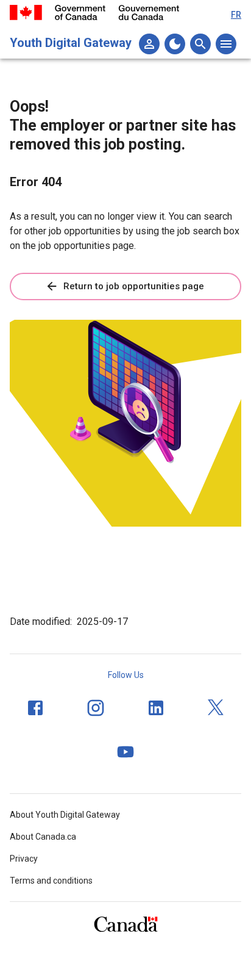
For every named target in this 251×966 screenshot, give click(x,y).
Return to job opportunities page (133, 286)
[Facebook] (35, 708)
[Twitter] (216, 708)
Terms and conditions (51, 880)
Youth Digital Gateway (71, 42)
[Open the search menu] (200, 44)
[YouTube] (125, 752)
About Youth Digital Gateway (65, 815)
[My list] (149, 44)
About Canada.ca (43, 837)
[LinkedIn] (156, 708)
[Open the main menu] (226, 44)
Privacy (24, 858)
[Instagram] (96, 708)
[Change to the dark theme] (174, 44)
